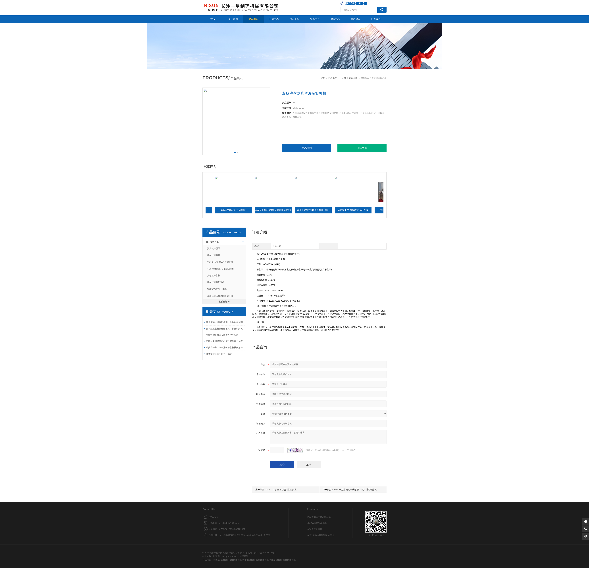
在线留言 (355, 19)
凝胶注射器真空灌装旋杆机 (220, 296)
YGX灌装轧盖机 (314, 529)
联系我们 (376, 19)
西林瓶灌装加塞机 (215, 282)
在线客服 (362, 147)
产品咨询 (307, 147)
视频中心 (314, 19)
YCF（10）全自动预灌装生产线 (281, 489)
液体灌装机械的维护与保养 (219, 354)
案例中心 (335, 19)
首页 (212, 19)
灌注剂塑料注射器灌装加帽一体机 (284, 210)
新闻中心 (274, 19)
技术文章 (294, 19)
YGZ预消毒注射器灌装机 (319, 517)
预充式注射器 (213, 248)
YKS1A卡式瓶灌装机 (317, 523)
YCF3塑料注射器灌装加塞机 (363, 210)
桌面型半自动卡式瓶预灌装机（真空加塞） (244, 211)
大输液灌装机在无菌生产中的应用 (222, 335)
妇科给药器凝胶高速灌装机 (220, 262)
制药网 (216, 556)
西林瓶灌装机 (213, 255)
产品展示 (332, 78)
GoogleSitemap (229, 556)
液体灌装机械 (350, 78)
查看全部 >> (224, 301)
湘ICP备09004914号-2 (265, 552)
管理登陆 (244, 556)
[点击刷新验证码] (295, 450)
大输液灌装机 (213, 275)
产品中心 (253, 19)
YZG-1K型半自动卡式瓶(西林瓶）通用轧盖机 (355, 489)
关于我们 (233, 19)
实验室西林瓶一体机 (217, 289)
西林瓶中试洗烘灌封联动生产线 (324, 210)
